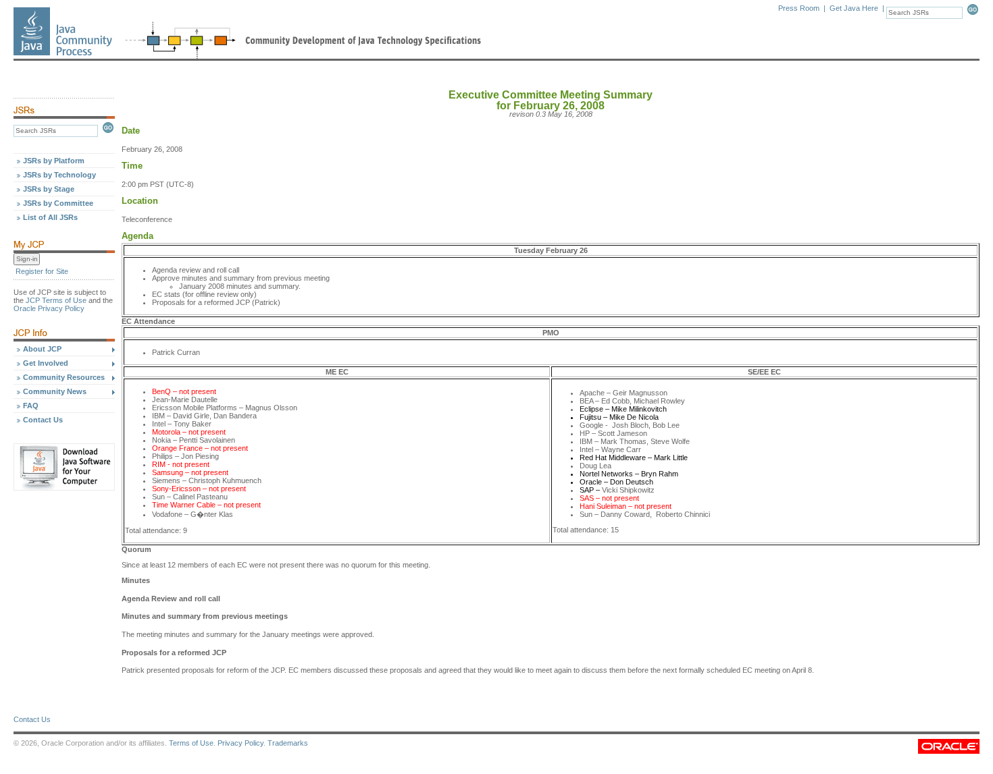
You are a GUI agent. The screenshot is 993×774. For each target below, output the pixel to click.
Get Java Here (854, 8)
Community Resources (64, 377)
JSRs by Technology (59, 175)
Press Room (798, 8)
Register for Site (42, 271)
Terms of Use (191, 743)
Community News (54, 391)
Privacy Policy (240, 743)
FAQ (31, 406)
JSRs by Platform (53, 161)
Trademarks (288, 743)
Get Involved (45, 363)
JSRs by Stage (48, 189)
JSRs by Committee (58, 203)
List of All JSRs (50, 217)
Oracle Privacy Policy (49, 308)
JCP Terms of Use (56, 300)
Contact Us (43, 420)
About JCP (42, 349)
